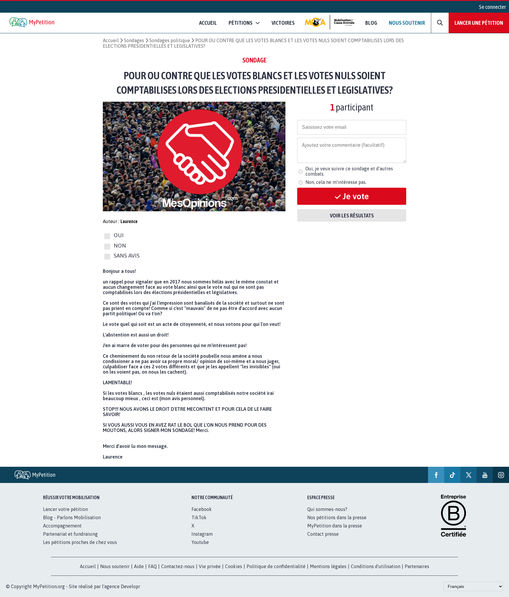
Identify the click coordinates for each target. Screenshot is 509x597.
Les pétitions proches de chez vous (80, 542)
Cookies (233, 566)
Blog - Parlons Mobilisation (72, 517)
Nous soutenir (407, 22)
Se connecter (492, 7)
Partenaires (417, 566)
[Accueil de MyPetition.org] (32, 23)
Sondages (134, 40)
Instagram (202, 534)
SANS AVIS (127, 255)
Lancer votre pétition (65, 509)
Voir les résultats (352, 215)
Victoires (283, 22)
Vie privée (210, 566)
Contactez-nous (177, 566)
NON (120, 245)
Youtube (200, 542)
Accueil (208, 22)
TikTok (198, 517)
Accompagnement (62, 525)
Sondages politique (169, 40)
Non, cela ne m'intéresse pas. (335, 182)
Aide (139, 566)
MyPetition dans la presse (334, 525)
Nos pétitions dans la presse (336, 517)
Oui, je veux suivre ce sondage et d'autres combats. (349, 171)
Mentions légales (328, 566)
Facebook (201, 509)
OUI (119, 235)
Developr (130, 586)
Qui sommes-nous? (327, 509)
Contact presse (323, 534)
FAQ (152, 566)
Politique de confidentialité (276, 566)
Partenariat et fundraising (70, 534)
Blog (371, 22)
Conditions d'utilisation (375, 566)
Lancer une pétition (479, 22)
